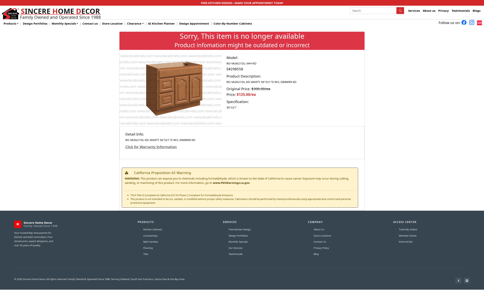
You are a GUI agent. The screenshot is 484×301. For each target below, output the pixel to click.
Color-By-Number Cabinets (232, 23)
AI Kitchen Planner (161, 23)
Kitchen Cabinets (152, 229)
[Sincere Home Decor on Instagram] (467, 281)
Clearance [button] (134, 23)
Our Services (236, 248)
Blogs (476, 10)
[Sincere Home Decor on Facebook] (458, 281)
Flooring (148, 248)
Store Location (112, 23)
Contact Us (320, 241)
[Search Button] (400, 10)
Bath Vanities (150, 241)
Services (414, 10)
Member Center (408, 235)
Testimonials (461, 10)
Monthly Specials (238, 241)
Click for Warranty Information (151, 146)
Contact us (90, 23)
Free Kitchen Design (240, 229)
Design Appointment (194, 23)
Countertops (150, 235)
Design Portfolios (35, 23)
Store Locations (322, 235)
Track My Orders (408, 229)
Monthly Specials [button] (64, 23)
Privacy (443, 10)
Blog (316, 254)
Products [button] (10, 23)
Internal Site (406, 241)
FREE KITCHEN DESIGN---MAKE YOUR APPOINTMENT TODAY (242, 3)
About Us (319, 229)
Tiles (145, 254)
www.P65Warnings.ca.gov (231, 183)
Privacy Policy (321, 248)
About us (429, 10)
